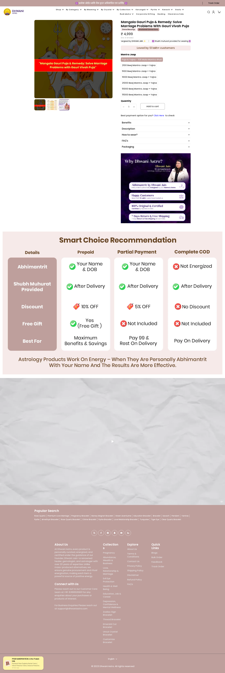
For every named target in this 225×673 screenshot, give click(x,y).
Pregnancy (109, 552)
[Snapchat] (114, 533)
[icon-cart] (219, 11)
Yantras (185, 516)
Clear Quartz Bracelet (171, 519)
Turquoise (144, 519)
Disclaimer (133, 575)
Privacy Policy (134, 565)
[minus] (123, 107)
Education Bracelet (142, 516)
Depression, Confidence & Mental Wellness (112, 604)
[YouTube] (121, 533)
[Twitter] (94, 533)
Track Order (213, 3)
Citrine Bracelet (89, 519)
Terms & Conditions (133, 555)
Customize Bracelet (109, 641)
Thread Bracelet (112, 619)
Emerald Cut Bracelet (110, 626)
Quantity (126, 101)
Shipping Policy (135, 570)
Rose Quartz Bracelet (70, 519)
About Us (132, 549)
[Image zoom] (73, 59)
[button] (152, 106)
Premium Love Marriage (58, 516)
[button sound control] (222, 501)
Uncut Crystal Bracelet (110, 633)
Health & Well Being (110, 588)
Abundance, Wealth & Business (109, 560)
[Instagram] (108, 533)
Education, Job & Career (112, 595)
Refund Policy (134, 579)
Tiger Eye (155, 519)
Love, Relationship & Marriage (111, 570)
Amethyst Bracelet (50, 519)
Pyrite (36, 519)
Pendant (175, 516)
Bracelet (157, 516)
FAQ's (130, 584)
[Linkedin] (128, 533)
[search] (208, 11)
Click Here (159, 115)
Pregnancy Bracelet (80, 516)
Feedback (156, 561)
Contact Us (133, 561)
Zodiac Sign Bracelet (109, 613)
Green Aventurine (123, 516)
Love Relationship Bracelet (126, 519)
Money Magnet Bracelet (102, 516)
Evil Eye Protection (108, 580)
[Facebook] (101, 533)
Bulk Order (156, 557)
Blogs (154, 552)
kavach (166, 516)
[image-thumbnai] (39, 104)
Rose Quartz (39, 516)
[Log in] (213, 11)
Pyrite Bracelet (105, 519)
